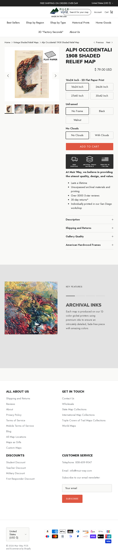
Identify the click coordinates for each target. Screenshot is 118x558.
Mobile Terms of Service (20, 426)
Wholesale (68, 404)
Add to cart (89, 146)
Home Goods (103, 22)
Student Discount (15, 462)
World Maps (69, 426)
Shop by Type (58, 22)
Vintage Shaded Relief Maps (25, 42)
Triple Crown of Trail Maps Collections (84, 420)
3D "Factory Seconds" (50, 32)
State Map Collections (74, 409)
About (9, 409)
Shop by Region (35, 22)
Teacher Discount (16, 468)
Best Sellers (13, 22)
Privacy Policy (13, 415)
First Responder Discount (20, 479)
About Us (75, 32)
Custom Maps (14, 448)
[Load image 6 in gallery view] (32, 74)
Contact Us (68, 398)
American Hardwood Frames (83, 245)
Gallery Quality (75, 236)
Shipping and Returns (78, 228)
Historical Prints (80, 22)
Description (73, 219)
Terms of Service (15, 420)
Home (7, 42)
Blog (8, 431)
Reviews (10, 404)
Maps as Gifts (13, 442)
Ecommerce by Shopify (20, 548)
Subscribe (72, 498)
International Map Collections (78, 415)
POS (26, 545)
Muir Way (18, 545)
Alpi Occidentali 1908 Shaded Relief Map (60, 42)
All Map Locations (16, 437)
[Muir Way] (59, 12)
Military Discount (15, 473)
